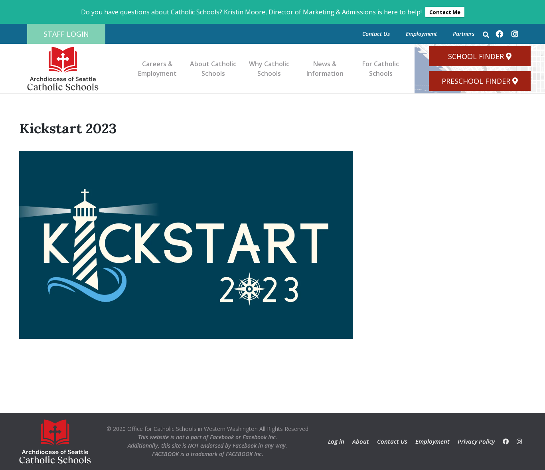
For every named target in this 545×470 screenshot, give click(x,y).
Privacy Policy (476, 441)
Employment (421, 34)
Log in (336, 441)
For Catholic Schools (380, 68)
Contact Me (444, 12)
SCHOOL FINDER (476, 56)
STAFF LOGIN (66, 34)
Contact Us (376, 34)
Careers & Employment (157, 68)
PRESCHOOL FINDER (476, 81)
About (360, 441)
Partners (463, 34)
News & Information (325, 68)
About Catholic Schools (213, 68)
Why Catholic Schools (269, 68)
